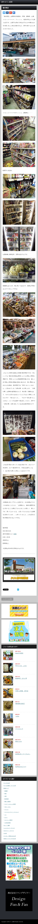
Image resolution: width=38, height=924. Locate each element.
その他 (5, 833)
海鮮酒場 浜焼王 (20, 703)
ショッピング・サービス (9, 828)
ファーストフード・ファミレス (11, 812)
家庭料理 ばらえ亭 (21, 678)
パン (5, 814)
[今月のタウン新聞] (19, 880)
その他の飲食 (7, 822)
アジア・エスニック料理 (10, 804)
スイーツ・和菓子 (8, 820)
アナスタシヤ (19, 729)
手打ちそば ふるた (21, 665)
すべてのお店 (7, 783)
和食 (5, 793)
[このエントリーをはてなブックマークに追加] (18, 590)
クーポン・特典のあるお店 (10, 836)
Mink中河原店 (19, 653)
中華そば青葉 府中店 (21, 691)
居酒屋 (5, 790)
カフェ (5, 817)
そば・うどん (7, 806)
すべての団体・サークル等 (10, 785)
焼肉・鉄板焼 (7, 801)
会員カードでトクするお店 (10, 838)
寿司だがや (18, 741)
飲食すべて (6, 788)
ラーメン (6, 809)
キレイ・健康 (7, 825)
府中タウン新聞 (10, 921)
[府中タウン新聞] (9, 2)
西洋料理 (6, 798)
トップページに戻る (7, 599)
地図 (15, 534)
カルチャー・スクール (9, 830)
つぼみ (17, 716)
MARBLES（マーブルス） (22, 754)
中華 (5, 796)
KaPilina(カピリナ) (20, 766)
